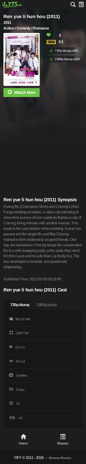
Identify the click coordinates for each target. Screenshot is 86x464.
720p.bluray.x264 (65, 50)
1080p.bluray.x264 (65, 59)
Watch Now (24, 92)
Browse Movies (60, 458)
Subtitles (22, 375)
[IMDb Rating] (52, 42)
